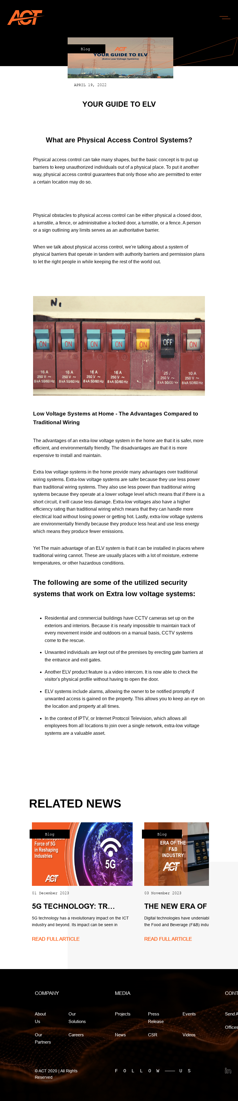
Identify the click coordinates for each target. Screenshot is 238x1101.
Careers (76, 1034)
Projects (123, 1013)
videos (189, 1034)
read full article (56, 939)
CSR (152, 1034)
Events (189, 1013)
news (120, 1034)
